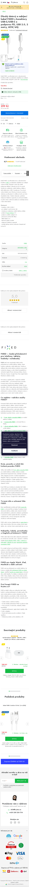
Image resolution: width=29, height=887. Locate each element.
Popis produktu (7, 173)
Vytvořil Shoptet (11, 884)
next (27, 658)
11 (19, 691)
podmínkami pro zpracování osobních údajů (13, 786)
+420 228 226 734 (16, 812)
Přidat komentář (14, 332)
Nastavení (14, 445)
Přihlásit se (21, 781)
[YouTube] (19, 822)
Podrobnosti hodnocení (21, 30)
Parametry (17, 173)
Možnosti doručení (7, 88)
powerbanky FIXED (5, 544)
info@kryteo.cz (16, 810)
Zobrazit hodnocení (14, 166)
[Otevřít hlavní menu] (3, 2)
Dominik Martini (19, 884)
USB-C (7, 182)
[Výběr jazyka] (9, 2)
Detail (14, 671)
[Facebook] (11, 822)
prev (1, 658)
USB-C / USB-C (23, 270)
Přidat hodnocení (14, 310)
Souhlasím (14, 451)
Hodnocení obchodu (14, 157)
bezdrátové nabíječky (22, 542)
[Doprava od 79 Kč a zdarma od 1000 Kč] (14, 871)
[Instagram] (15, 822)
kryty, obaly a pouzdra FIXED (21, 470)
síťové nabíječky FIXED (10, 540)
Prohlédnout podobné (14, 113)
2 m (26, 262)
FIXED (6, 120)
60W (25, 266)
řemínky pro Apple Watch (16, 572)
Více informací (24, 79)
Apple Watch (24, 522)
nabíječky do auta (11, 542)
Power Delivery (10, 213)
